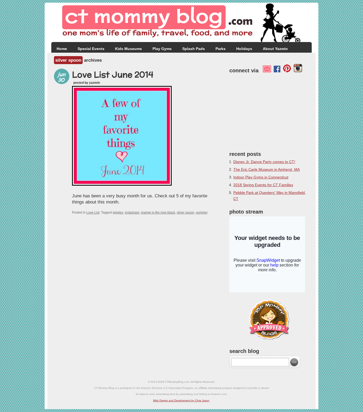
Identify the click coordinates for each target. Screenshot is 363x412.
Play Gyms (162, 49)
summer (201, 212)
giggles (118, 212)
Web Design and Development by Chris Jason (181, 400)
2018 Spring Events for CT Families (263, 185)
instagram (132, 212)
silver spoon (185, 212)
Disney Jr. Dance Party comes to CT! (264, 162)
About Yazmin (275, 49)
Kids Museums (128, 49)
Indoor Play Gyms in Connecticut (260, 177)
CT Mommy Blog (181, 22)
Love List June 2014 (112, 74)
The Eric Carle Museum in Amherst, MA (266, 169)
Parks (221, 49)
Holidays (244, 49)
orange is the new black (158, 212)
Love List (92, 212)
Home (62, 49)
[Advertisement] (269, 111)
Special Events (91, 49)
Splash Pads (193, 49)
